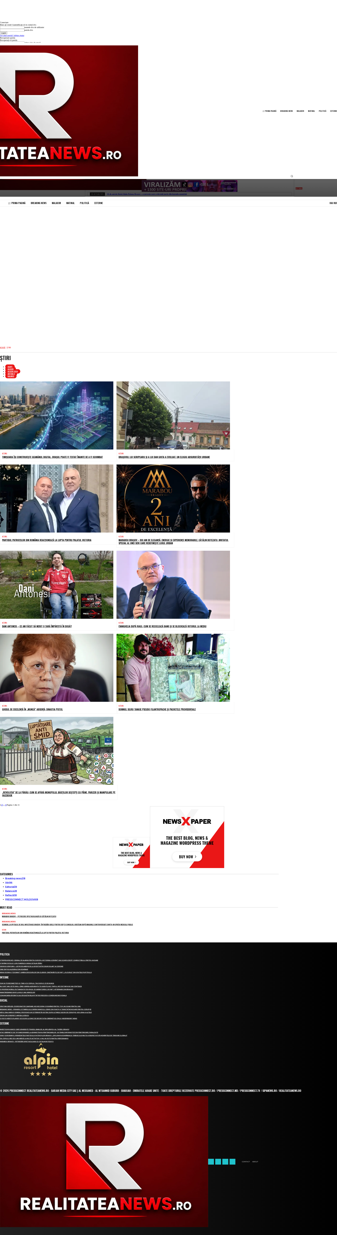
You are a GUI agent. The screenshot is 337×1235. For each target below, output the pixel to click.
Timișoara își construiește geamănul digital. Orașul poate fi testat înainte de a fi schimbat (52, 457)
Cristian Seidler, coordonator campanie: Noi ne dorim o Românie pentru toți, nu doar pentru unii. (40, 1006)
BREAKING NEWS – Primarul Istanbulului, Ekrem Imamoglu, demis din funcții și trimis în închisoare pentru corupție (45, 1009)
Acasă (2, 347)
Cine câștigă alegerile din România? (14, 969)
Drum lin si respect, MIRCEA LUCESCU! (14, 1015)
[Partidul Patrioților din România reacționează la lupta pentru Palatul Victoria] (56, 498)
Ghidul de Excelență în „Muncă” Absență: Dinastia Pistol (32, 709)
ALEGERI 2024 (13, 371)
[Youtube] (232, 1162)
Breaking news (9, 913)
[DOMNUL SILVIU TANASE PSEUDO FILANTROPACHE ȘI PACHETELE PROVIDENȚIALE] (173, 668)
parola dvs (28, 30)
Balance (11, 376)
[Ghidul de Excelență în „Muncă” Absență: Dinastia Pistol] (56, 668)
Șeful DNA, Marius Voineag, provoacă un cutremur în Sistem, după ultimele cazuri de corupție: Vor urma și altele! (46, 1012)
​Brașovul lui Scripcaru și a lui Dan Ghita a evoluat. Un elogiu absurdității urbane (164, 457)
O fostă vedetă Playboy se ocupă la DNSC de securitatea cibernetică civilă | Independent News (38, 1018)
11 (6, 805)
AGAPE (10, 366)
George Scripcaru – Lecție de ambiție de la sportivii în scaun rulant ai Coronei (31, 966)
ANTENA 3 (11, 373)
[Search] (292, 176)
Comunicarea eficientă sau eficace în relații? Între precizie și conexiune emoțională (33, 995)
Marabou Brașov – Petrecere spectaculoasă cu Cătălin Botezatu (29, 916)
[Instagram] (218, 1162)
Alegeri (11, 369)
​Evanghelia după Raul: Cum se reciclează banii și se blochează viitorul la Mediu (162, 626)
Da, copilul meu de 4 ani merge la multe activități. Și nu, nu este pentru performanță (34, 1038)
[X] (225, 1162)
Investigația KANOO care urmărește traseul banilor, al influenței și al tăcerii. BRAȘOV (34, 1029)
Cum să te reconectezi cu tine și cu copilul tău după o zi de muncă (27, 983)
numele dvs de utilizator (34, 27)
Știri (4, 453)
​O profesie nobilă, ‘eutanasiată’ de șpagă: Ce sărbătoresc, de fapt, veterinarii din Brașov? (36, 989)
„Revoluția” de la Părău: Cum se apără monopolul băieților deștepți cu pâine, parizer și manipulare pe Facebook (58, 794)
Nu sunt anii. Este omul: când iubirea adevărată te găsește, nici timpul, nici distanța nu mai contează (41, 986)
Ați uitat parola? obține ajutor (12, 35)
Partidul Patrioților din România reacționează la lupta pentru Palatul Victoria (46, 540)
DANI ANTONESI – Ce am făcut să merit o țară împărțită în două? (37, 626)
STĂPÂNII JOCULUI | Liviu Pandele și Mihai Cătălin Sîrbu (21, 963)
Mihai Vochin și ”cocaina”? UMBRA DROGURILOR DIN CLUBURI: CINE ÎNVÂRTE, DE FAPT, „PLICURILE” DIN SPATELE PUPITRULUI (46, 972)
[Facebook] (211, 1162)
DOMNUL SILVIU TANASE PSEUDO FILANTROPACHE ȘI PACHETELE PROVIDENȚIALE (157, 709)
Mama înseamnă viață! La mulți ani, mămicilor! (17, 992)
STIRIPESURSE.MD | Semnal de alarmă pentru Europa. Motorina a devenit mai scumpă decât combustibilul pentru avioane (49, 960)
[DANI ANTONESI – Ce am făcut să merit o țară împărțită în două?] (56, 585)
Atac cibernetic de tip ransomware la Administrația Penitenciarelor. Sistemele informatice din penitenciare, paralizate (49, 1032)
